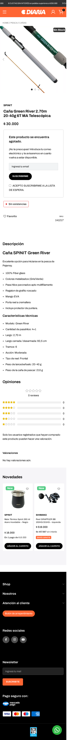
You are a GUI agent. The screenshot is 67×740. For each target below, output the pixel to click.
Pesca (14, 23)
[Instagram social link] (14, 639)
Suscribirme (20, 176)
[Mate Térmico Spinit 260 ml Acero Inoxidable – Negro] (17, 498)
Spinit (7, 105)
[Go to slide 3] (39, 89)
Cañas (22, 23)
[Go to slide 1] (32, 89)
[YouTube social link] (23, 639)
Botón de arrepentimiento (18, 613)
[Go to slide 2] (35, 89)
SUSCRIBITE (13, 682)
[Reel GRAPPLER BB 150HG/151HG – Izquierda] (49, 498)
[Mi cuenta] (53, 12)
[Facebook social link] (6, 639)
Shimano (41, 515)
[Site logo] (33, 11)
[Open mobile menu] (4, 12)
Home (6, 23)
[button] (3, 59)
